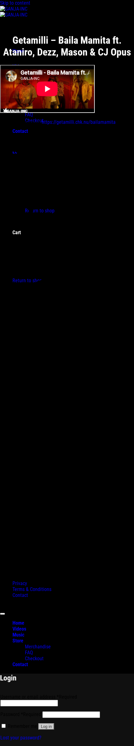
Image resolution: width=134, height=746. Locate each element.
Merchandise (38, 647)
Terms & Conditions (31, 589)
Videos (19, 629)
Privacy (19, 583)
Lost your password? (20, 738)
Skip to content (15, 3)
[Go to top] (2, 614)
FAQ (29, 115)
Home (18, 623)
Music (18, 635)
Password (20, 714)
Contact (20, 595)
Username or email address (38, 697)
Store (17, 641)
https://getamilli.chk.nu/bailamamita (79, 122)
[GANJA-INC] (13, 12)
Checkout (34, 658)
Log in (46, 726)
